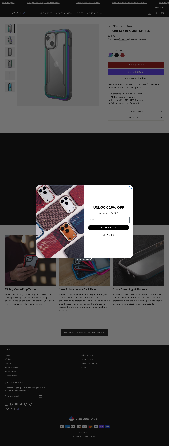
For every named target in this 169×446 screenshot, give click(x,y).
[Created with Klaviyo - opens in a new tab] (84, 259)
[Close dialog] (130, 188)
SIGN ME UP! (108, 228)
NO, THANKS (109, 235)
